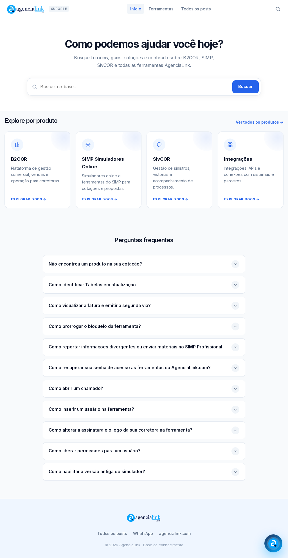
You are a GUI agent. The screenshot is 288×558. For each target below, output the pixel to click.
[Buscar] (278, 9)
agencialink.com (174, 533)
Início (135, 8)
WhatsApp (143, 533)
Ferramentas (161, 8)
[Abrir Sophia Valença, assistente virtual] (273, 543)
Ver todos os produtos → (260, 122)
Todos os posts (196, 8)
